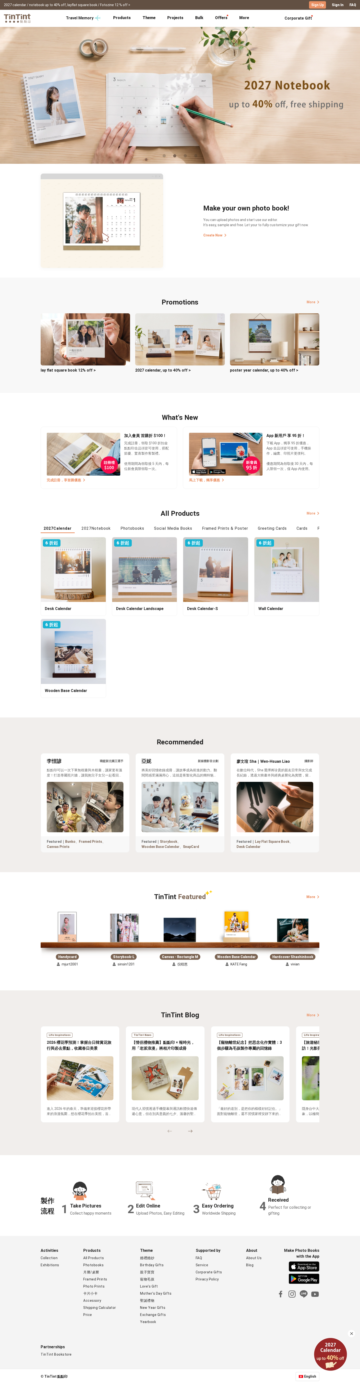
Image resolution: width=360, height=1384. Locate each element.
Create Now (212, 235)
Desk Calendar (249, 847)
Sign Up (317, 5)
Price (87, 1315)
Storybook (168, 842)
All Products (93, 1258)
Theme (149, 17)
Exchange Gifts (153, 1315)
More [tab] (244, 17)
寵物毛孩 (147, 1279)
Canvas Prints (58, 847)
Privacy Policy (207, 1279)
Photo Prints (94, 1286)
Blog (249, 1265)
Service (202, 1265)
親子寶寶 (147, 1272)
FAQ (352, 5)
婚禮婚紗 (147, 1258)
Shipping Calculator (99, 1308)
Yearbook (148, 1322)
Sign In (338, 5)
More (311, 302)
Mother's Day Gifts (155, 1293)
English (310, 1376)
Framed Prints (90, 842)
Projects (175, 17)
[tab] (122, 18)
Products (122, 17)
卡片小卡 (90, 1293)
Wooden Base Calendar (161, 847)
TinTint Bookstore (56, 1354)
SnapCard (191, 847)
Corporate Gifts (209, 1272)
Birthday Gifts (152, 1265)
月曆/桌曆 (91, 1272)
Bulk (199, 17)
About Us (254, 1258)
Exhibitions (50, 1265)
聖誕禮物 (147, 1300)
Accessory (92, 1300)
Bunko (70, 842)
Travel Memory (80, 18)
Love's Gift (149, 1286)
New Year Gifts (152, 1308)
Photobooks (93, 1265)
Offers (221, 17)
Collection (49, 1258)
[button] (67, 927)
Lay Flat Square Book (272, 842)
